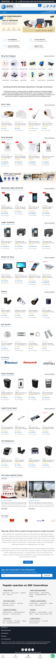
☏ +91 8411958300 (50, 11)
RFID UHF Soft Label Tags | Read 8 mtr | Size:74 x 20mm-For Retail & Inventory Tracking (47, 124)
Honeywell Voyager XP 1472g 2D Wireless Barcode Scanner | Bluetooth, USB (47, 207)
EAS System (23, 80)
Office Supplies (14, 80)
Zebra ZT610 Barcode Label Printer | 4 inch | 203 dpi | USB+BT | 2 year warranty (35, 242)
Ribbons (50, 69)
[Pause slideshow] (54, 23)
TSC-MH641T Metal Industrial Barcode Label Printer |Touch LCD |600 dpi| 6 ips (48, 242)
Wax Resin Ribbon (42, 612)
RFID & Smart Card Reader (14, 69)
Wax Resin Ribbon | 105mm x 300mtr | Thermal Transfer (33, 311)
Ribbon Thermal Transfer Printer (43, 614)
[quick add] (11, 113)
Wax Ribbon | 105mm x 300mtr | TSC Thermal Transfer (20, 311)
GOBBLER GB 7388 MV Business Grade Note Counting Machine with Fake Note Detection (7, 461)
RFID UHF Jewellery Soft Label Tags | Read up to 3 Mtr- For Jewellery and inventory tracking (35, 124)
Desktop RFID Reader (41, 594)
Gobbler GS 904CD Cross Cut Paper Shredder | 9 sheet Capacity (7, 393)
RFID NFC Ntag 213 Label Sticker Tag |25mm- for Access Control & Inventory (7, 124)
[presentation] (2, 115)
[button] (54, 6)
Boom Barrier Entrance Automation (50, 80)
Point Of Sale (41, 69)
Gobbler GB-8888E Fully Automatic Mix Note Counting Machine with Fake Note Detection (34, 461)
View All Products (49, 56)
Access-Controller (34, 622)
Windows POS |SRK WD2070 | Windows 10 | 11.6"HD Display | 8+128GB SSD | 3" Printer (7, 276)
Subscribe (47, 575)
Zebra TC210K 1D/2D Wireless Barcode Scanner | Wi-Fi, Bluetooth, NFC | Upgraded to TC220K (34, 207)
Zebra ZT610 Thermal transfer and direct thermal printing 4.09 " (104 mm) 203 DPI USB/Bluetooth (6, 242)
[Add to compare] (12, 110)
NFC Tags (12, 603)
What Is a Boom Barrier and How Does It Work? (41, 503)
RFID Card (20, 603)
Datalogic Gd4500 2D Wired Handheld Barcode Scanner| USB (7, 207)
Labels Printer (43, 603)
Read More (28, 562)
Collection (28, 657)
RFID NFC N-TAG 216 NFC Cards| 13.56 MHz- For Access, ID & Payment (20, 124)
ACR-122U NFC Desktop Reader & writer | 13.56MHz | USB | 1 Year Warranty (48, 157)
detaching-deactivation (13, 622)
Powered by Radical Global (34, 652)
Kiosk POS (9, 594)
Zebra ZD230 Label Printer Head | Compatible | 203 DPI (21, 428)
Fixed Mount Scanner (19, 612)
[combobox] (28, 5)
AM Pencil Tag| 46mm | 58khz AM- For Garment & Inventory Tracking (48, 344)
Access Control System (41, 80)
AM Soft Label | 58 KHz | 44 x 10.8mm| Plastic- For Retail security (21, 344)
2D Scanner (6, 614)
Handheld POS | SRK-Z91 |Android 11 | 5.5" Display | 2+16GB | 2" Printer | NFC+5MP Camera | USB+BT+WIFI (35, 276)
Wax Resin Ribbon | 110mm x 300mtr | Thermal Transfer (6, 311)
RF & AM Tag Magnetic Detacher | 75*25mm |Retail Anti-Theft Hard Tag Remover (7, 344)
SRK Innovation (23, 652)
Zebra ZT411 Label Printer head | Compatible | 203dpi (35, 428)
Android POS (6, 592)
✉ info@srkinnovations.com (48, 12)
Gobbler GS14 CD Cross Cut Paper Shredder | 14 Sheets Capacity (34, 393)
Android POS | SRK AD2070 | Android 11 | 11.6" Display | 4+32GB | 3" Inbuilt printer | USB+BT (48, 276)
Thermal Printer (33, 603)
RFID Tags (5, 603)
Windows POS (14, 592)
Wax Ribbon (32, 612)
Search (39, 5)
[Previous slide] (3, 23)
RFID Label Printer (40, 605)
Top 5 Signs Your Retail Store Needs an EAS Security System (13, 503)
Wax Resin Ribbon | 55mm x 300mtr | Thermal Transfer (48, 311)
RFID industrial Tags (8, 605)
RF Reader (17, 621)
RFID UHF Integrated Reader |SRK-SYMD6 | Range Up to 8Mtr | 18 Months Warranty (20, 157)
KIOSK (32, 80)
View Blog (4, 478)
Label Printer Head (5, 80)
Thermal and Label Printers (32, 69)
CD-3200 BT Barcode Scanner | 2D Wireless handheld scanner (20, 207)
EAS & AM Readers (7, 621)
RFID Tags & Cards (5, 69)
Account (15, 657)
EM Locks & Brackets (34, 621)
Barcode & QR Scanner (23, 69)
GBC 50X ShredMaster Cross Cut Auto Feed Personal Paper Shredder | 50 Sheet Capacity (48, 393)
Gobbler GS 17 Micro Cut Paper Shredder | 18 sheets (21, 393)
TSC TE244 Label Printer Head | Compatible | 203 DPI (7, 428)
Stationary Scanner (16, 614)
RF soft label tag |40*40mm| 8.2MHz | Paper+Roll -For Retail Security (34, 344)
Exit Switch (45, 621)
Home (2, 657)
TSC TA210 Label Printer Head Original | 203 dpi (48, 428)
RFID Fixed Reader (34, 592)
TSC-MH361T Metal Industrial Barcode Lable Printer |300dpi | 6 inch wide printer (21, 242)
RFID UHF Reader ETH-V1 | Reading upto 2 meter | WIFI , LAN (7, 157)
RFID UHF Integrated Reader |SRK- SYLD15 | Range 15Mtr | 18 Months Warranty (35, 157)
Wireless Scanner (7, 612)
